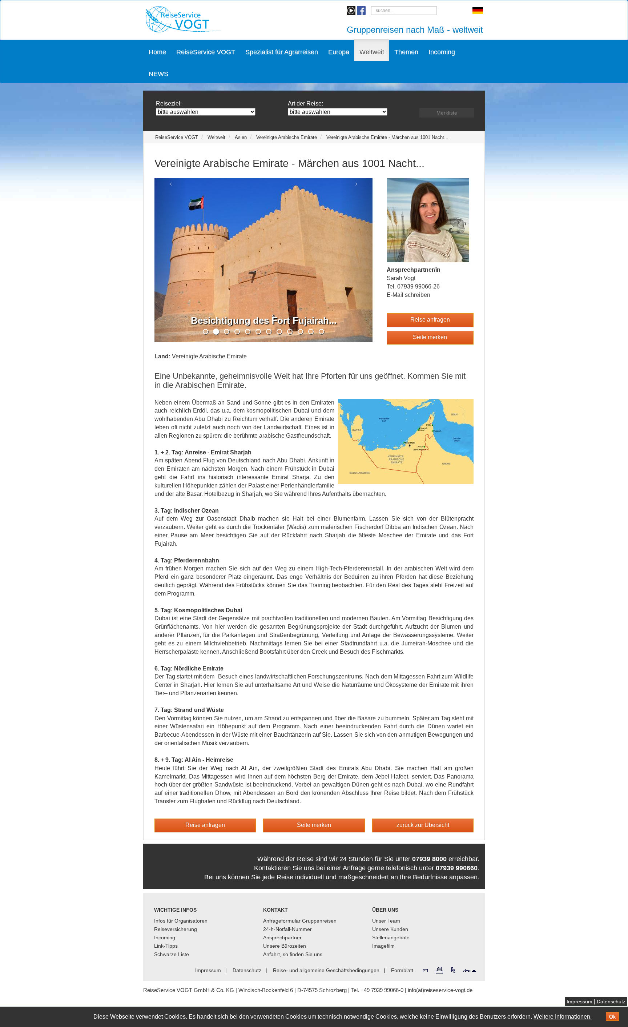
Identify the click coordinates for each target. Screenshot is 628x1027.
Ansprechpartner (282, 937)
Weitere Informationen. (563, 1017)
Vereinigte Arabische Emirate (286, 137)
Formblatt (402, 970)
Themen (406, 52)
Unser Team (386, 921)
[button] (430, 320)
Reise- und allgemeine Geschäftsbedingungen (326, 970)
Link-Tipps (166, 946)
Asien (241, 137)
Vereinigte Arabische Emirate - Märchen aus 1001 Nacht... (387, 137)
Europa (338, 52)
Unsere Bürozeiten (284, 946)
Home (157, 52)
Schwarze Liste (171, 954)
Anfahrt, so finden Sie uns (292, 954)
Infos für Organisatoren (181, 921)
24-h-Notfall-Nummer (287, 929)
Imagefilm (383, 946)
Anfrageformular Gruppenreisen (300, 921)
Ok (612, 1016)
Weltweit (371, 52)
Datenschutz (611, 1001)
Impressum (579, 1001)
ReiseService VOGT (205, 52)
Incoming (441, 52)
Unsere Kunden (390, 929)
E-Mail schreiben (408, 295)
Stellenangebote (391, 937)
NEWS (158, 73)
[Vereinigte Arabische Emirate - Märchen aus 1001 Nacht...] (406, 441)
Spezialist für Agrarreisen (281, 52)
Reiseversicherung (175, 929)
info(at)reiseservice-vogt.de (440, 990)
